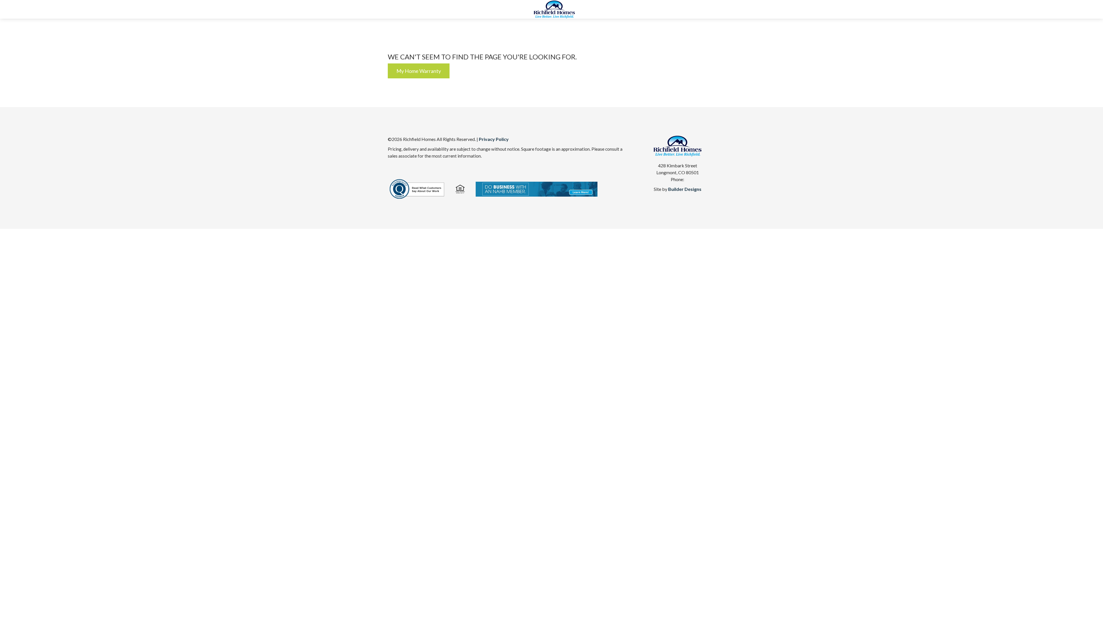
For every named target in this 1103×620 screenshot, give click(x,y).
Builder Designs (684, 189)
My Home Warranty (418, 71)
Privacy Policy (494, 139)
